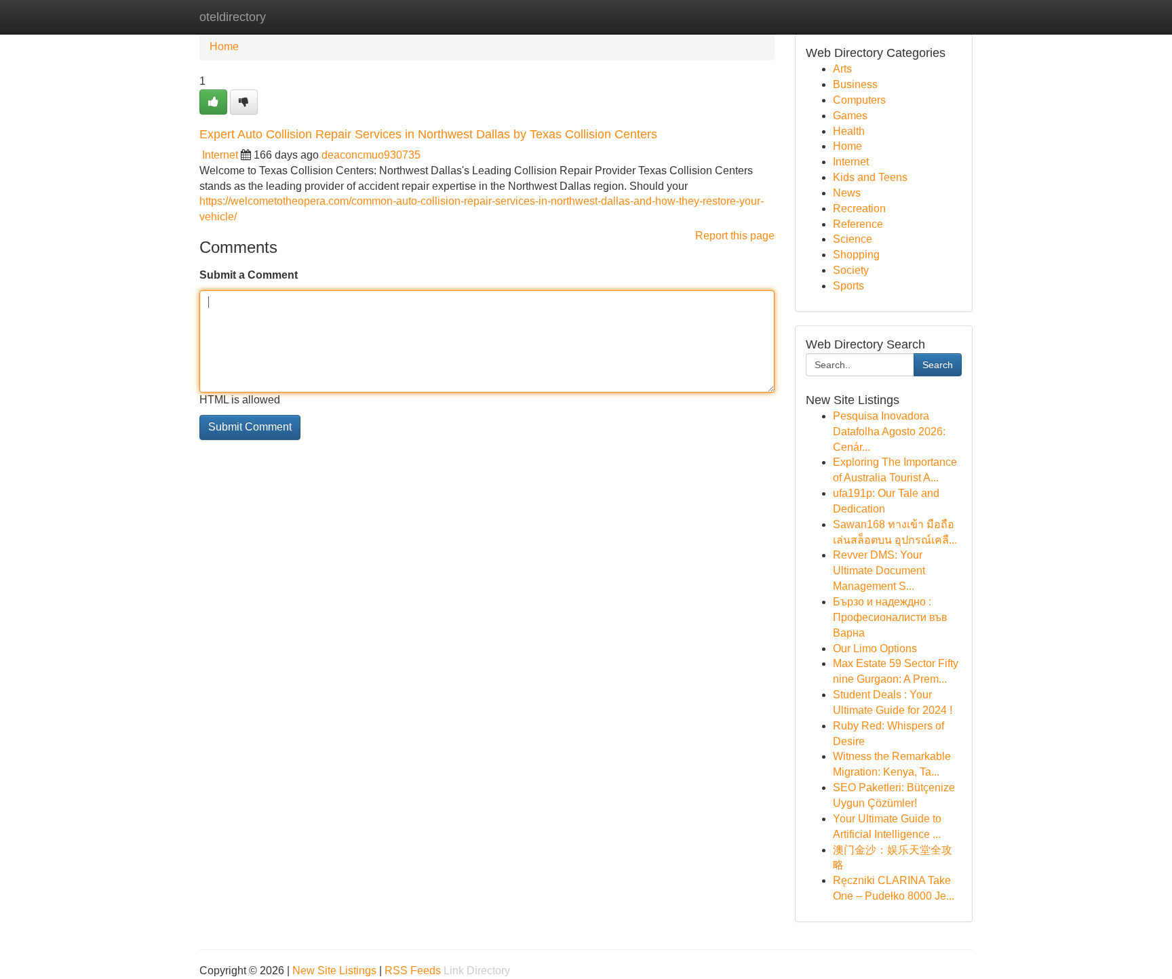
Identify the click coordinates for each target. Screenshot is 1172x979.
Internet (220, 155)
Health (849, 131)
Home (224, 46)
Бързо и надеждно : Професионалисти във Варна (890, 617)
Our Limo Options (875, 648)
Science (852, 239)
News (847, 193)
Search (937, 364)
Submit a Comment (248, 275)
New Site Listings (334, 970)
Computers (859, 100)
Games (850, 115)
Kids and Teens (870, 177)
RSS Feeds (413, 970)
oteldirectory (232, 17)
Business (855, 84)
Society (851, 270)
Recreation (859, 208)
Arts (842, 69)
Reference (858, 224)
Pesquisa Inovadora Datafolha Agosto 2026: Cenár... (889, 431)
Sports (848, 286)
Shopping (856, 254)
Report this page (735, 235)
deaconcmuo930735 (371, 155)
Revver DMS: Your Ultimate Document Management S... (879, 570)
